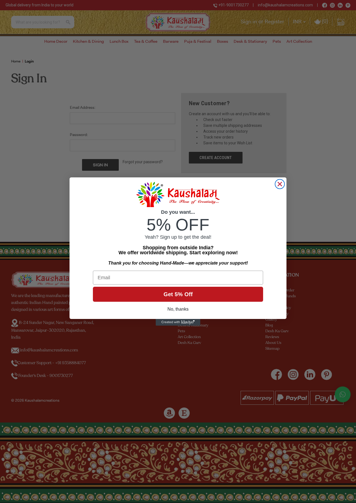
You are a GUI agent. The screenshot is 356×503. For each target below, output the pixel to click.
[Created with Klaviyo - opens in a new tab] (178, 322)
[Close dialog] (279, 184)
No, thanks (178, 309)
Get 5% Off (178, 294)
